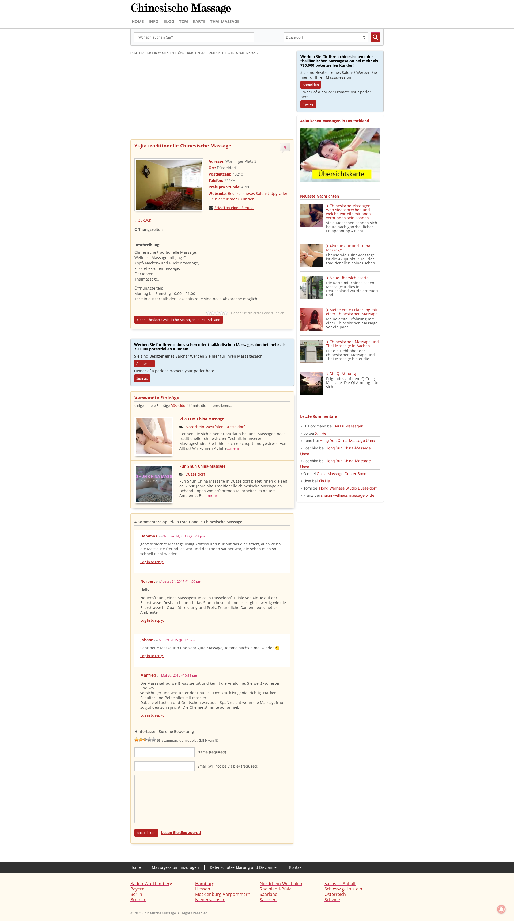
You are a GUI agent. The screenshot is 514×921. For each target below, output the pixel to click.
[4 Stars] (149, 739)
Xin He (320, 433)
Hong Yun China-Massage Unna (347, 440)
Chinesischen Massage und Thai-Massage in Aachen (352, 343)
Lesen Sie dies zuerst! (181, 832)
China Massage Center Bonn (341, 473)
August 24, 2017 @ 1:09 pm (180, 581)
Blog (168, 21)
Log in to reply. (152, 561)
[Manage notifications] (501, 909)
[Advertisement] (212, 95)
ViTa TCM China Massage (201, 418)
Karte (199, 21)
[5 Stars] (154, 739)
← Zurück (142, 220)
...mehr (233, 448)
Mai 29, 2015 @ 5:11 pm (179, 675)
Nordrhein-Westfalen (157, 52)
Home (138, 21)
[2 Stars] (141, 739)
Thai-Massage (224, 21)
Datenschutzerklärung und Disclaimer (244, 867)
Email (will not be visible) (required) (227, 766)
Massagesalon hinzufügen (175, 867)
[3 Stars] (145, 739)
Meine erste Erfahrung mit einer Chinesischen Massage (351, 311)
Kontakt (296, 867)
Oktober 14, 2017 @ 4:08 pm (183, 536)
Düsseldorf (185, 52)
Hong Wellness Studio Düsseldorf (348, 488)
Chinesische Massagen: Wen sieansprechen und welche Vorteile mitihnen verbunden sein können (349, 211)
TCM (183, 21)
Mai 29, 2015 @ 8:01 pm (177, 640)
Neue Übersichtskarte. (350, 277)
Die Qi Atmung (343, 373)
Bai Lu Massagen (348, 426)
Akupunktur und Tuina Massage (348, 247)
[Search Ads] (375, 37)
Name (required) (211, 752)
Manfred (148, 675)
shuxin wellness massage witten (348, 495)
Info (153, 21)
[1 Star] (136, 739)
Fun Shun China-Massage (202, 466)
